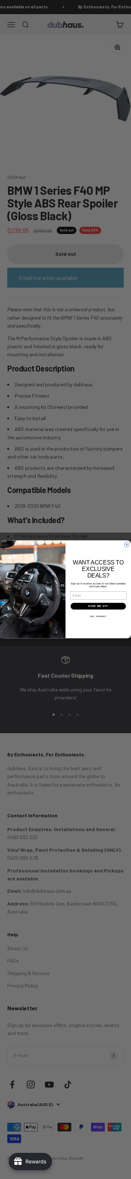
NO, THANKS (98, 616)
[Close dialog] (127, 544)
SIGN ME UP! (98, 606)
